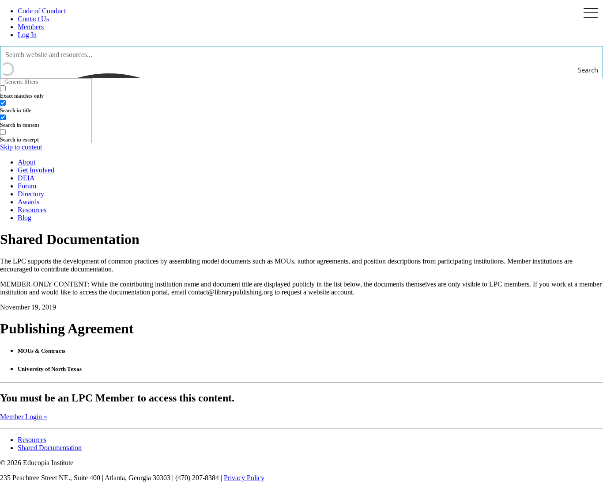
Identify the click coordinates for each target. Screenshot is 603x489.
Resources (32, 210)
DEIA (26, 178)
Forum (27, 186)
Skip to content (21, 147)
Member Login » (23, 416)
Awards (28, 202)
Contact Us (33, 19)
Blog (24, 218)
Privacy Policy (244, 477)
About (26, 162)
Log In (27, 34)
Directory (31, 194)
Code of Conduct (42, 11)
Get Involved (36, 170)
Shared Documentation (50, 447)
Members (31, 27)
